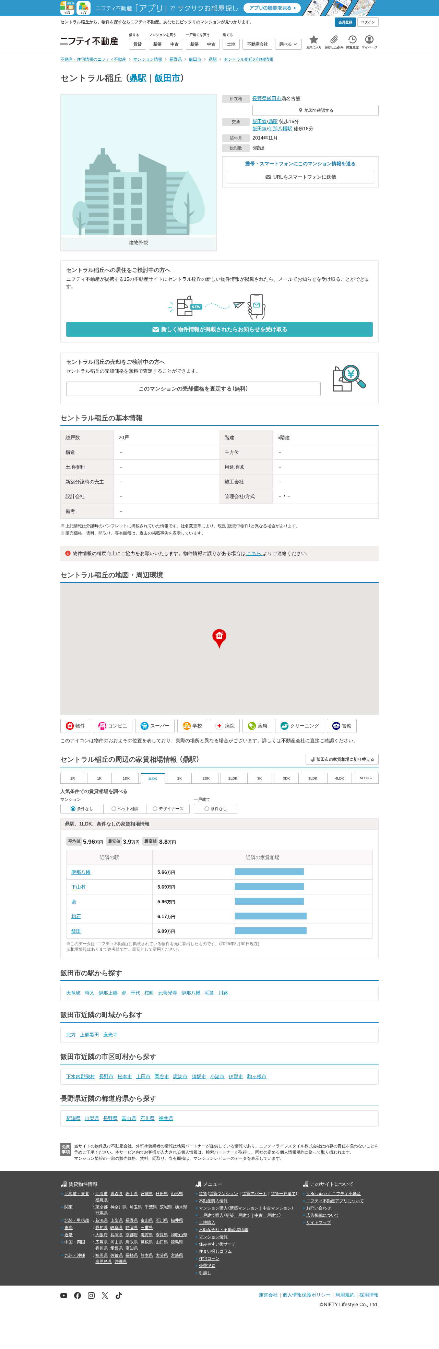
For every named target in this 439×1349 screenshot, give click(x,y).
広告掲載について (322, 1215)
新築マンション (244, 1208)
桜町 (149, 993)
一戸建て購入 (211, 1215)
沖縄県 (121, 1261)
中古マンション (277, 1208)
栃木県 (181, 1207)
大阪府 (101, 1234)
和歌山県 (179, 1234)
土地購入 (207, 1222)
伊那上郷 (108, 993)
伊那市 (236, 1076)
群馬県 (101, 1213)
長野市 (106, 1076)
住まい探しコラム (215, 1251)
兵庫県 (116, 1234)
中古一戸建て (266, 1215)
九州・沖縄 (74, 1255)
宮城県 (147, 1193)
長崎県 (132, 1255)
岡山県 (116, 1242)
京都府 (132, 1234)
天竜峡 (73, 993)
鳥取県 (132, 1242)
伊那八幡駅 (280, 128)
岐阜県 (116, 1227)
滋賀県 (147, 1234)
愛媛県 (116, 1248)
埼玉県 (136, 1207)
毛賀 (209, 993)
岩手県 (132, 1193)
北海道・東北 (76, 1193)
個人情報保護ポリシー (307, 1295)
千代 (135, 993)
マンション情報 (213, 1236)
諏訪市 (180, 1076)
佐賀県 (116, 1255)
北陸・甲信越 (76, 1220)
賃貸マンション (223, 1193)
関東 (68, 1207)
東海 (68, 1227)
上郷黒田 (89, 1034)
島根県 (147, 1242)
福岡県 (101, 1255)
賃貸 (203, 1193)
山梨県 (92, 1118)
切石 (76, 916)
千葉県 (151, 1207)
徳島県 (177, 1242)
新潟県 (73, 1118)
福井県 (166, 1118)
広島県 (101, 1242)
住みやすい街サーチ (217, 1244)
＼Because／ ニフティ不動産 (333, 1193)
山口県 (162, 1242)
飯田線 (259, 121)
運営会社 (268, 1295)
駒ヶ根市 (256, 1076)
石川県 (147, 1118)
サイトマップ (318, 1222)
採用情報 (369, 1295)
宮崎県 (177, 1255)
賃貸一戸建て (283, 1193)
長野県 (259, 98)
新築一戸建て (238, 1215)
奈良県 (162, 1234)
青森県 (116, 1193)
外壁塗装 (207, 1265)
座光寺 (110, 1034)
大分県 (162, 1255)
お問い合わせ (318, 1208)
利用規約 (345, 1295)
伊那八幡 (81, 872)
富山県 (129, 1118)
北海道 (101, 1193)
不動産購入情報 (213, 1201)
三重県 (147, 1227)
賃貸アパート (254, 1193)
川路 (223, 993)
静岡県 (132, 1227)
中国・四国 (74, 1242)
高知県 (132, 1248)
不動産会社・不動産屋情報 (223, 1229)
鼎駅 (137, 78)
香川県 (101, 1248)
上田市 (143, 1076)
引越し (205, 1272)
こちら (254, 553)
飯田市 (167, 78)
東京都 (101, 1207)
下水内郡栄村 (80, 1076)
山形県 (177, 1193)
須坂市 (199, 1076)
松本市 (125, 1076)
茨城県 (166, 1207)
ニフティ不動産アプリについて (335, 1201)
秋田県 (162, 1193)
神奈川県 (118, 1207)
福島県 (101, 1199)
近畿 (68, 1234)
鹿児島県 (103, 1261)
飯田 (76, 931)
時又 (89, 993)
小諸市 (217, 1076)
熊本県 (147, 1255)
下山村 (78, 887)
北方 (71, 1034)
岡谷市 (162, 1076)
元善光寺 (167, 993)
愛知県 (101, 1227)
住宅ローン (209, 1258)
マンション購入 (213, 1208)
